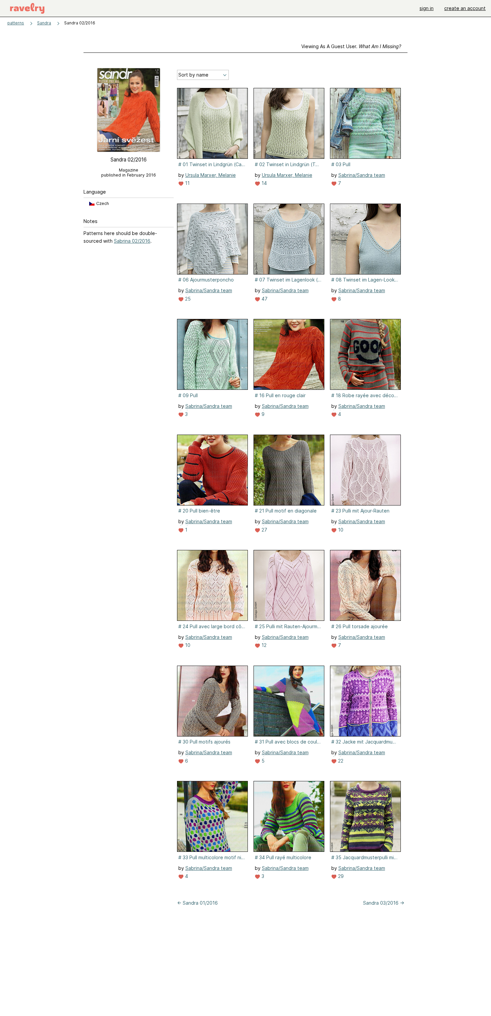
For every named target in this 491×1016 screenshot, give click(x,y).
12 (263, 645)
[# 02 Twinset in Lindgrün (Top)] (289, 123)
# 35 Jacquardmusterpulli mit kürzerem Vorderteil (364, 857)
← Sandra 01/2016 (197, 903)
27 (263, 530)
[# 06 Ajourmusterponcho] (212, 239)
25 (187, 299)
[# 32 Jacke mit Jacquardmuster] (365, 701)
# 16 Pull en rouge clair (280, 395)
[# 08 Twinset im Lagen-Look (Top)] (365, 239)
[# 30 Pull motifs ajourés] (212, 701)
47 (264, 299)
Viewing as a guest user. (351, 46)
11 (187, 183)
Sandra (44, 22)
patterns (15, 22)
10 (340, 530)
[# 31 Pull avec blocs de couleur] (289, 701)
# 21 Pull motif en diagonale (286, 511)
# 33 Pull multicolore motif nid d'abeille (211, 857)
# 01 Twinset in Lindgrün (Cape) (211, 164)
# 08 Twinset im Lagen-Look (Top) (364, 280)
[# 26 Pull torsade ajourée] (365, 585)
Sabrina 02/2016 (132, 241)
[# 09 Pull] (212, 354)
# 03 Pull (340, 164)
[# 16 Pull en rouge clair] (289, 354)
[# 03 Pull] (365, 123)
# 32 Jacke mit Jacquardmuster (364, 742)
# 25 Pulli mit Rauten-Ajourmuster (288, 626)
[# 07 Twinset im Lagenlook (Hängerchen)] (289, 239)
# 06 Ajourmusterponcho (206, 280)
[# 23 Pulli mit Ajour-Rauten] (365, 470)
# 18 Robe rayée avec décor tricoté (364, 395)
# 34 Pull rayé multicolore (283, 857)
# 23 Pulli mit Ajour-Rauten (360, 511)
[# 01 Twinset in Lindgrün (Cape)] (212, 123)
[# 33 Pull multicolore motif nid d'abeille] (212, 816)
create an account (465, 8)
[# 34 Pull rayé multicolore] (289, 816)
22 (340, 761)
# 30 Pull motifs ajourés (204, 742)
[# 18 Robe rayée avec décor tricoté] (365, 354)
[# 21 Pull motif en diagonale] (289, 470)
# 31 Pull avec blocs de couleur (288, 742)
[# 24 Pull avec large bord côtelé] (212, 585)
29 (340, 876)
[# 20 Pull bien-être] (212, 470)
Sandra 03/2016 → (383, 903)
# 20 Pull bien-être (199, 511)
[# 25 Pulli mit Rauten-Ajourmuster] (289, 585)
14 (263, 183)
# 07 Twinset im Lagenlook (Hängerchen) (288, 280)
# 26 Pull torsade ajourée (359, 626)
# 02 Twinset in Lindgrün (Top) (288, 164)
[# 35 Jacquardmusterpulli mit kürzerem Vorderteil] (365, 816)
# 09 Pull (188, 395)
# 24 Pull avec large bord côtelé (211, 626)
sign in (427, 8)
